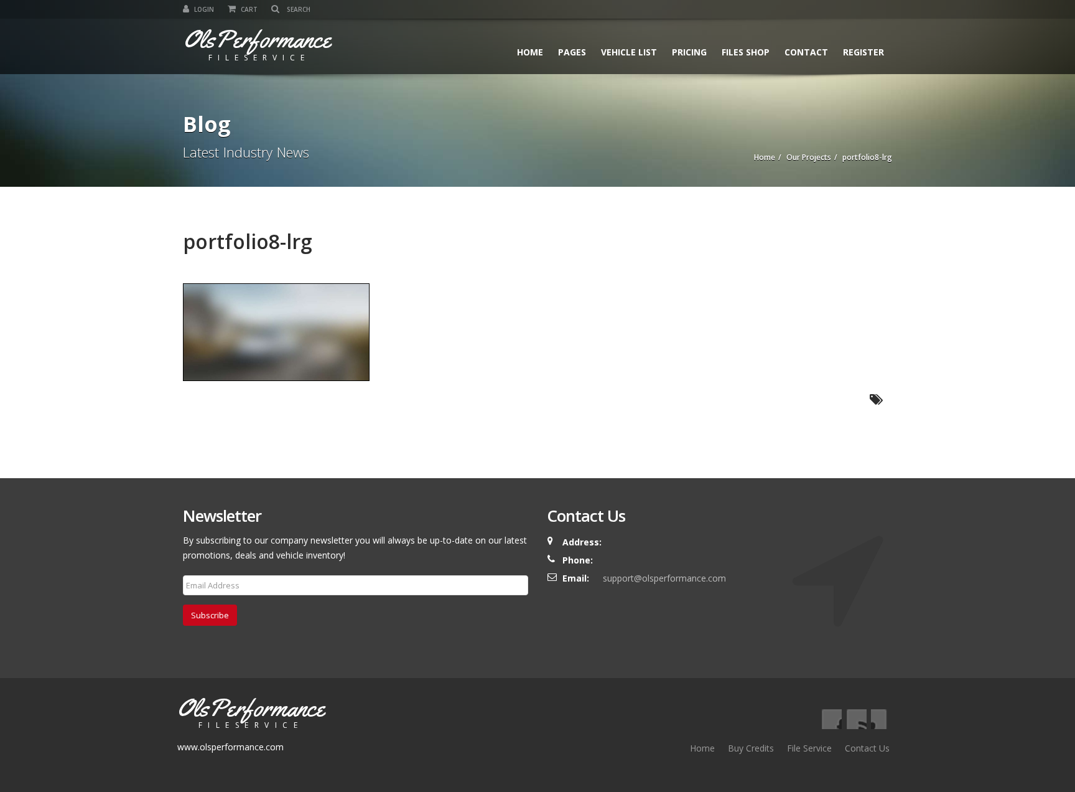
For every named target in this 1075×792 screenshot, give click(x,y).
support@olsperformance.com (664, 578)
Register (863, 52)
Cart (248, 9)
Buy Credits (751, 748)
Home (530, 52)
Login (203, 9)
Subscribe (210, 615)
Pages (572, 52)
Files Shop (746, 52)
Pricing (689, 52)
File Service (809, 748)
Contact (806, 52)
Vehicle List (629, 52)
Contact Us (867, 748)
